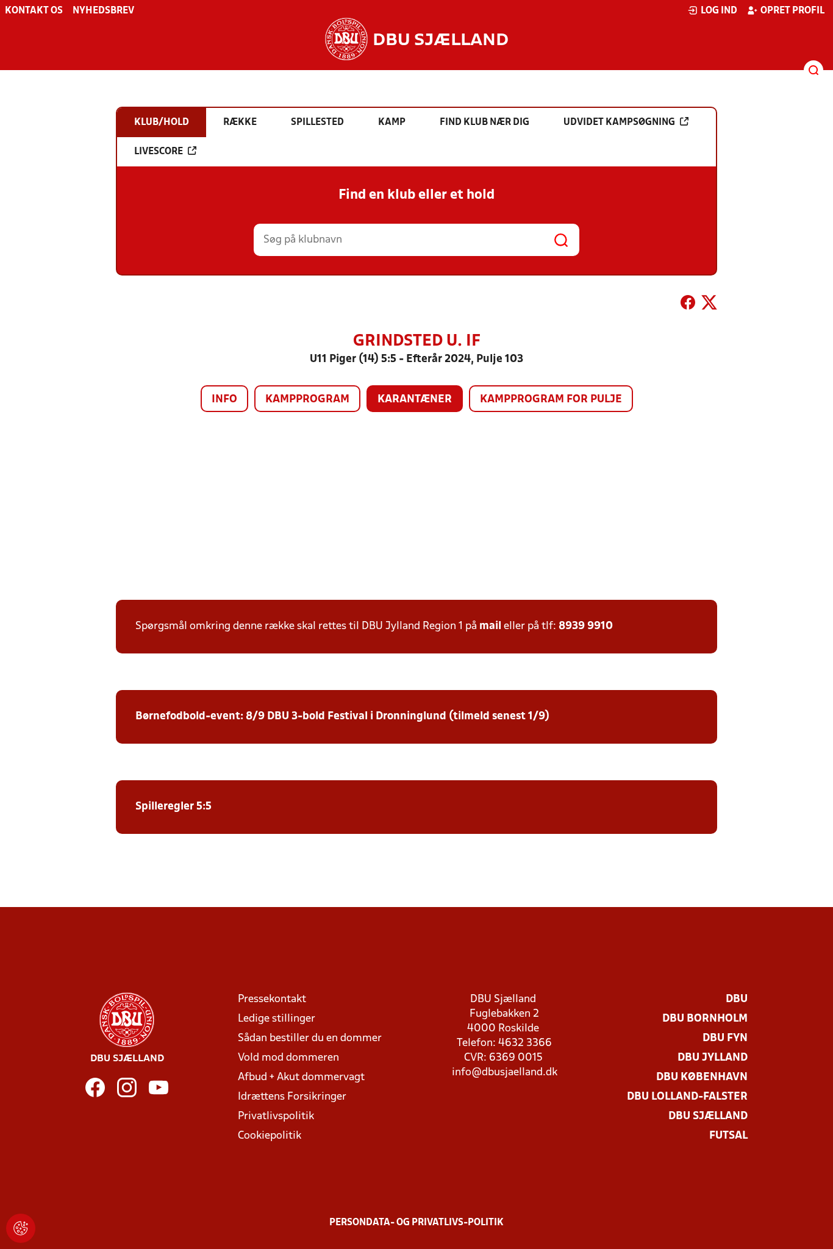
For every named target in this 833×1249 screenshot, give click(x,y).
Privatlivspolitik (276, 1116)
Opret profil (792, 11)
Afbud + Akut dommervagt (301, 1077)
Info (224, 399)
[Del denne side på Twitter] (709, 305)
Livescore (158, 152)
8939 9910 (586, 626)
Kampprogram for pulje (551, 399)
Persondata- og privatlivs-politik (416, 1223)
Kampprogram (307, 399)
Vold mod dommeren (288, 1058)
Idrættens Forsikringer (292, 1097)
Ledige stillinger (276, 1019)
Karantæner (414, 399)
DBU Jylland (712, 1058)
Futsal (728, 1136)
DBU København (702, 1077)
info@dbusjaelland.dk (504, 1072)
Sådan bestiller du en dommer (310, 1038)
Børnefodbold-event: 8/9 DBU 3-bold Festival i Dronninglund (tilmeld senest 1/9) (342, 716)
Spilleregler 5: (170, 807)
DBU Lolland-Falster (687, 1097)
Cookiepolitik (269, 1136)
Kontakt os (34, 11)
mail (490, 626)
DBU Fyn (725, 1038)
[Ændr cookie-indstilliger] (20, 1228)
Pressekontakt (272, 999)
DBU (737, 999)
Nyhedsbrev (103, 11)
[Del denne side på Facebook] (688, 305)
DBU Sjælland (708, 1116)
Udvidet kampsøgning (619, 122)
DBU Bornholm (705, 1019)
